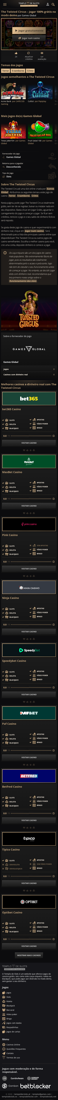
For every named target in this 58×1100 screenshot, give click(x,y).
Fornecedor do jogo (11, 153)
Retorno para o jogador (12, 163)
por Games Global (27, 15)
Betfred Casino (12, 786)
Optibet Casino (12, 912)
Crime (30, 70)
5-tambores (18, 70)
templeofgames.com (41, 1094)
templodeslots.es (9, 1096)
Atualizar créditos (29, 57)
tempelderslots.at (22, 1094)
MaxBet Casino (12, 472)
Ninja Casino (10, 598)
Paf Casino (9, 724)
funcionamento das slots (22, 280)
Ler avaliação (42, 57)
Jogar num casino (34, 230)
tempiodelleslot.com (28, 1096)
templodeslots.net (48, 1096)
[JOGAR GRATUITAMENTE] (13, 90)
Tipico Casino (11, 849)
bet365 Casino (11, 409)
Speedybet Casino (14, 661)
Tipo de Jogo (7, 173)
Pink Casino (10, 535)
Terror (5, 70)
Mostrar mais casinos (29, 955)
